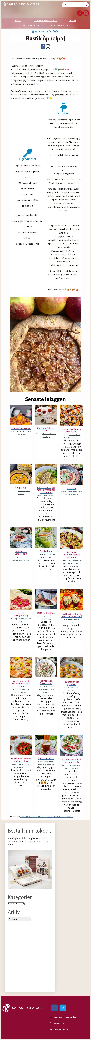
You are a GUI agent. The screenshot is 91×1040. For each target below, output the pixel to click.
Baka (18, 431)
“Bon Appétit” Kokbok (45, 21)
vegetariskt (77, 438)
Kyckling (77, 619)
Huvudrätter (72, 435)
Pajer (19, 621)
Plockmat (69, 491)
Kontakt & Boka (59, 25)
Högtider (44, 686)
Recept (72, 21)
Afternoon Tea (31, 25)
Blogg (18, 21)
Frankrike (43, 619)
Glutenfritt (19, 434)
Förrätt (69, 560)
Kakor (44, 437)
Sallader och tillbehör (68, 438)
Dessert (22, 431)
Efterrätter (28, 431)
